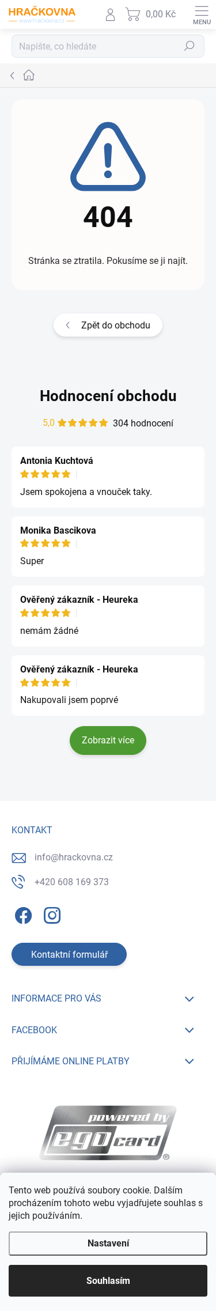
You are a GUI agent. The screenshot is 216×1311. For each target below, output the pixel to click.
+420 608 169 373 (72, 881)
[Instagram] (50, 913)
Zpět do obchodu (115, 325)
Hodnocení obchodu (108, 396)
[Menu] (201, 14)
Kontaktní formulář (69, 954)
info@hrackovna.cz (74, 857)
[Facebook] (22, 913)
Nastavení (108, 1243)
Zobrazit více (108, 740)
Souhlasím (108, 1280)
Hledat (189, 46)
